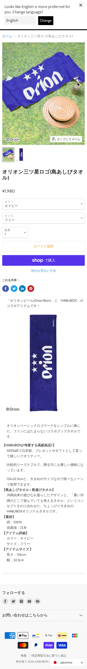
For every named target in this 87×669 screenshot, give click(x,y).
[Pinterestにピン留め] (30, 288)
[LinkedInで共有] (22, 288)
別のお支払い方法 (43, 270)
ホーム (7, 36)
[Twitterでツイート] (14, 288)
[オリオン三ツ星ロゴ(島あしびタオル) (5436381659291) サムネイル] (8, 155)
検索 (24, 655)
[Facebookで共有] (5, 288)
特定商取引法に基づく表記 (48, 655)
